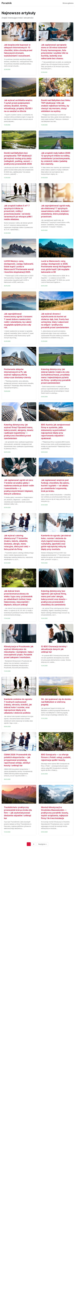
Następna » (42, 844)
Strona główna (68, 3)
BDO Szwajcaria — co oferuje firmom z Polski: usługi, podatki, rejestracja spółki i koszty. (56, 757)
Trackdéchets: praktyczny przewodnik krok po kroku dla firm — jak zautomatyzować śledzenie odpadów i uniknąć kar (18, 812)
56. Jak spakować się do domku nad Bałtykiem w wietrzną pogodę (56, 702)
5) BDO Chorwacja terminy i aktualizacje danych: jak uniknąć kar (54, 649)
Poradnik (7, 3)
